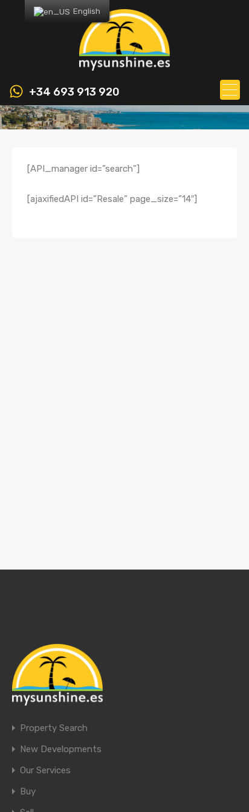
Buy (28, 791)
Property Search (54, 728)
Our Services (45, 770)
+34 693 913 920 (74, 92)
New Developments (61, 749)
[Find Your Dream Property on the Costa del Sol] (124, 65)
